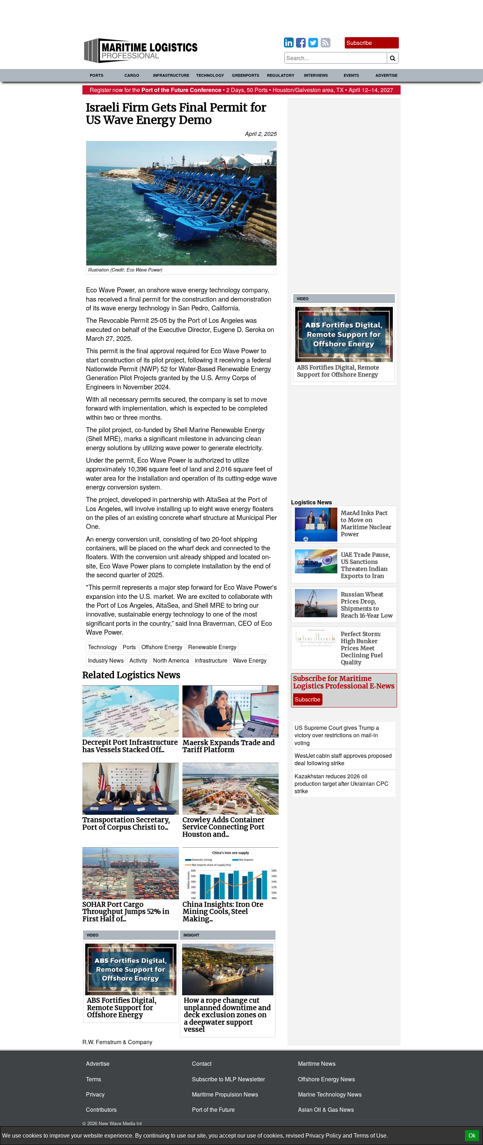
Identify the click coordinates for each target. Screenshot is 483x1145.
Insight (191, 935)
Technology (210, 75)
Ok (472, 1136)
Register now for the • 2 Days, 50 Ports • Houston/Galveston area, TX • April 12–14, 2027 (241, 90)
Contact (201, 1063)
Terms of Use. (371, 1136)
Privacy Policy (323, 1136)
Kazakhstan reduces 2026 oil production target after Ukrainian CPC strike (342, 783)
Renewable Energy (212, 647)
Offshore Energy (161, 647)
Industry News (106, 660)
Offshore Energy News (326, 1079)
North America (171, 660)
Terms (93, 1079)
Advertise (386, 75)
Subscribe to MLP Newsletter (228, 1079)
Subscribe (359, 43)
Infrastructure (171, 75)
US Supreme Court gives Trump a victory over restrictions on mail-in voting (337, 735)
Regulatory (280, 75)
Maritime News (317, 1063)
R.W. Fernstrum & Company (117, 1042)
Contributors (101, 1109)
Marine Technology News (330, 1094)
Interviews (316, 75)
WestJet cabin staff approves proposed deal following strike (343, 759)
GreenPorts (245, 75)
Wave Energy (250, 660)
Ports (96, 75)
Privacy (95, 1094)
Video (93, 935)
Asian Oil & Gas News (326, 1109)
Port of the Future (213, 1109)
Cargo (131, 75)
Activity (138, 660)
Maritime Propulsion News (225, 1094)
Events (351, 75)
